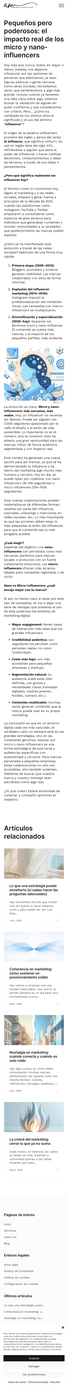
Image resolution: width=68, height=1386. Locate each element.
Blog (7, 1243)
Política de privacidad (38, 1382)
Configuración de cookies (21, 1284)
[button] (63, 1327)
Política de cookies (17, 1382)
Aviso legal (55, 1382)
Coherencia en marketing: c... (23, 1311)
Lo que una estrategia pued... (24, 1305)
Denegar (34, 1366)
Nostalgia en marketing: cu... (23, 1318)
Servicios (10, 1230)
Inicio (7, 1224)
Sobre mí (10, 1237)
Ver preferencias (34, 1374)
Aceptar (34, 1358)
